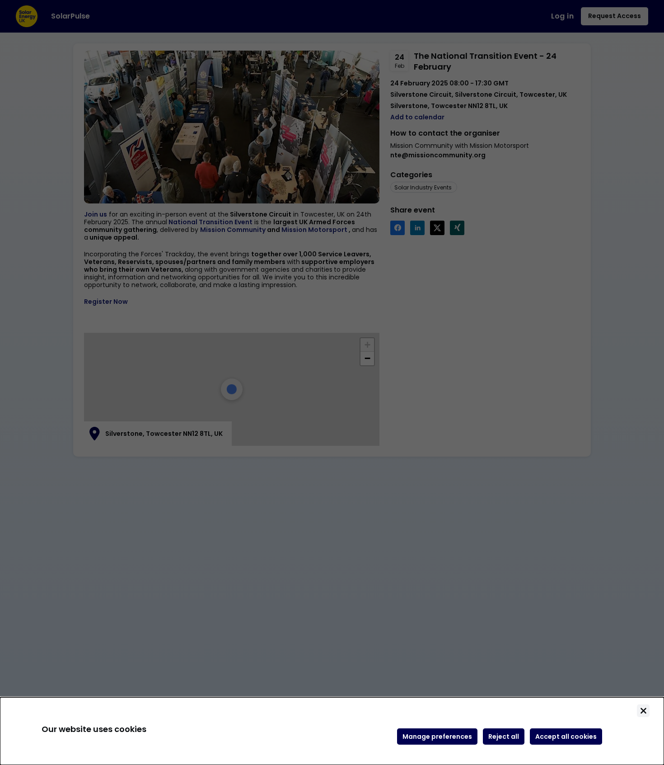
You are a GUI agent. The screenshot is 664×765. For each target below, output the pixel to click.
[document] (332, 731)
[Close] (643, 710)
